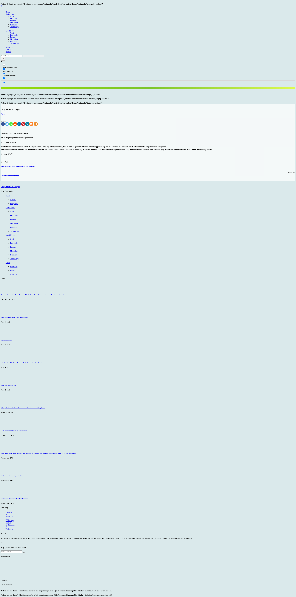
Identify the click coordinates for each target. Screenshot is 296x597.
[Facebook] (3, 124)
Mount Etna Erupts (6, 340)
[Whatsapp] (11, 124)
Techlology (10, 521)
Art (7, 514)
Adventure (9, 517)
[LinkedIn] (19, 124)
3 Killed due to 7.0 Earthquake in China (12, 476)
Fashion (8, 523)
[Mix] (31, 124)
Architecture (10, 525)
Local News (10, 31)
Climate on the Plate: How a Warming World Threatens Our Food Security (22, 362)
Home (8, 12)
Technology (14, 27)
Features (13, 20)
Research (13, 25)
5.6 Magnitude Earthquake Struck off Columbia (14, 498)
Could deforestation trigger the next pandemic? (14, 430)
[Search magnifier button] (3, 59)
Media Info (14, 22)
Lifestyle (9, 512)
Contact (8, 50)
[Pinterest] (23, 124)
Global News (10, 14)
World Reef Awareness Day (8, 385)
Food (7, 519)
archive (8, 52)
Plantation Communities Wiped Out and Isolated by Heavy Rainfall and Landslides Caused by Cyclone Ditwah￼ (32, 294)
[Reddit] (15, 124)
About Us (9, 47)
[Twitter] (7, 124)
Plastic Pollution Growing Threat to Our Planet (14, 317)
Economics (14, 18)
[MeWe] (27, 124)
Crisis (12, 16)
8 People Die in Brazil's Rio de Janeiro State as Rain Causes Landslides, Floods (23, 408)
